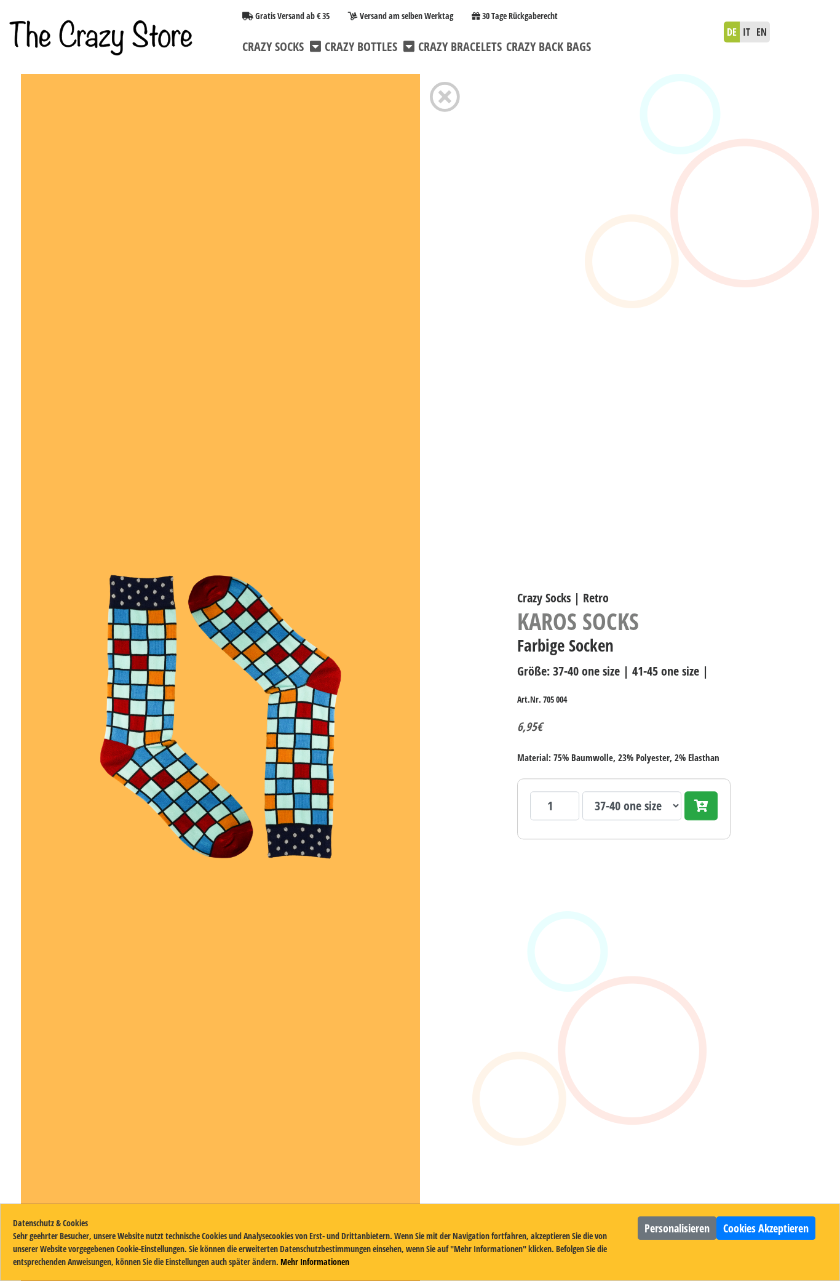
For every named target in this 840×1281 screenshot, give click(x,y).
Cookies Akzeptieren (766, 1228)
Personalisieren (677, 1228)
